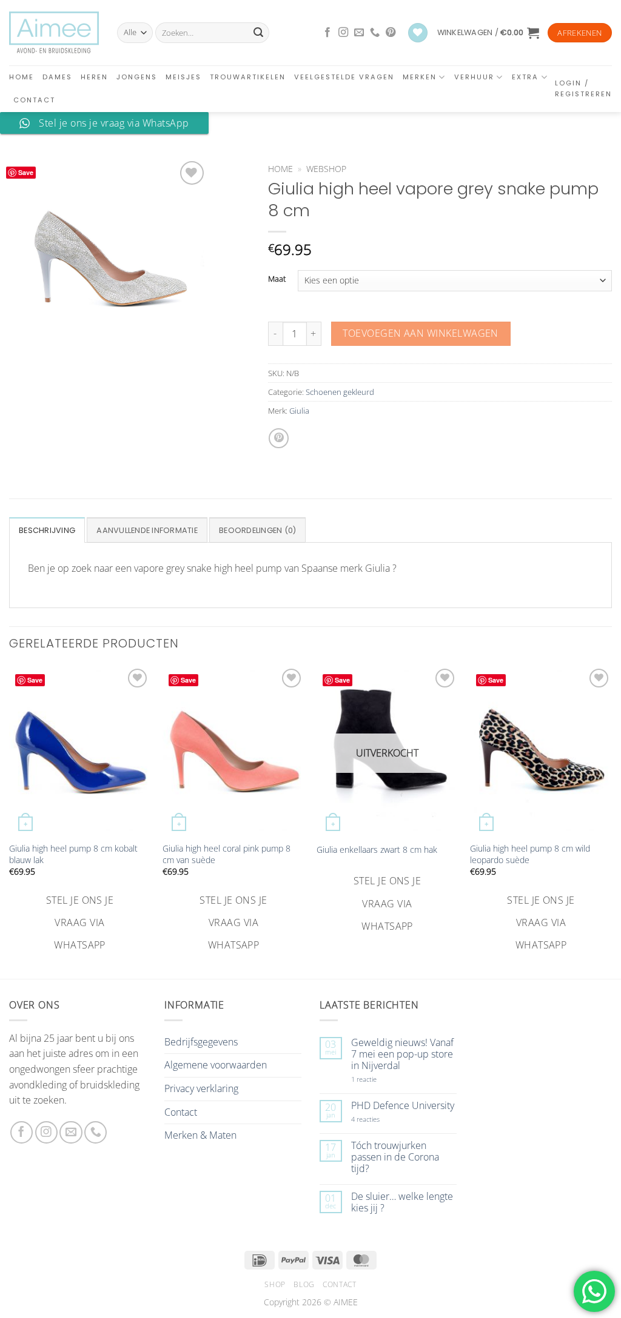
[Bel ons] (375, 32)
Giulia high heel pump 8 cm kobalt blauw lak (73, 854)
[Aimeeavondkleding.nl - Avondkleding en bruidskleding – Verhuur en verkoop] (54, 33)
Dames (57, 77)
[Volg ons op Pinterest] (390, 32)
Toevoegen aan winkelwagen (420, 333)
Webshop (326, 168)
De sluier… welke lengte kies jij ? (402, 1202)
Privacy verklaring (201, 1088)
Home (21, 77)
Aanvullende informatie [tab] (147, 530)
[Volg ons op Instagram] (343, 32)
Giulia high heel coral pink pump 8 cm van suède (226, 854)
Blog (304, 1284)
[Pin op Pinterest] (279, 438)
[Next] (611, 810)
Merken (420, 77)
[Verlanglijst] (418, 33)
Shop (274, 1284)
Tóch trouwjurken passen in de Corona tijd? (395, 1157)
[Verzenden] (258, 32)
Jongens (136, 77)
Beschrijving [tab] (47, 530)
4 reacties (379, 1119)
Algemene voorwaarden (215, 1064)
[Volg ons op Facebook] (327, 32)
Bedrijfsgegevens (201, 1041)
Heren (94, 77)
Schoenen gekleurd (340, 391)
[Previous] (10, 810)
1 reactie (377, 1079)
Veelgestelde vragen (344, 77)
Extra (525, 77)
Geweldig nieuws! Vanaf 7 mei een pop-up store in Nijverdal (402, 1054)
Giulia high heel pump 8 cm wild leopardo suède (530, 854)
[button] (488, 32)
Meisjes (183, 77)
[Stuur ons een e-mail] (359, 32)
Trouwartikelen (248, 77)
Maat (277, 279)
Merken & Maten (200, 1135)
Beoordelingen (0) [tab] (257, 530)
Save (25, 172)
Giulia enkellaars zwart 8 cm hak (377, 849)
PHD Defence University (402, 1105)
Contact (34, 100)
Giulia (299, 410)
